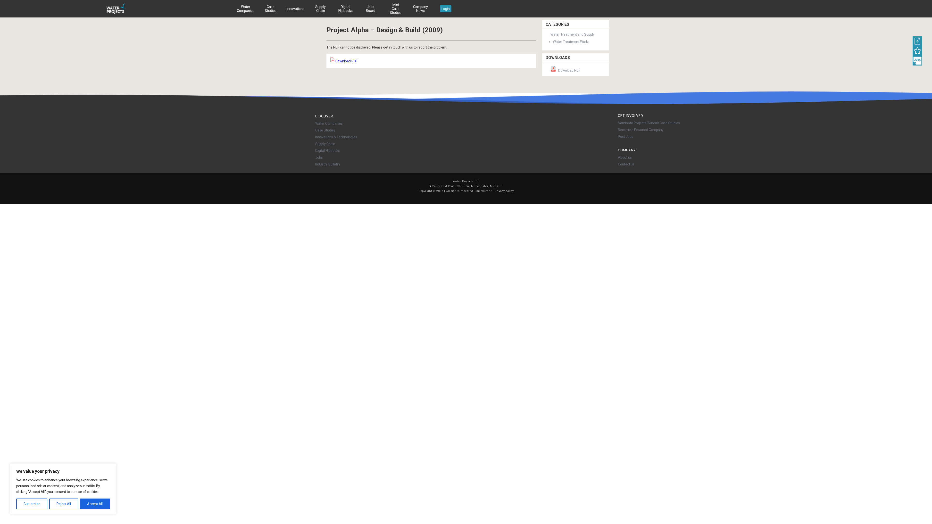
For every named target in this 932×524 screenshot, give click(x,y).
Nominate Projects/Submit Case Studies (649, 123)
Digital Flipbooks (345, 9)
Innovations (295, 9)
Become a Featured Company (641, 130)
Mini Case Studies (395, 9)
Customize (32, 504)
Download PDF (346, 61)
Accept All (95, 504)
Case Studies (270, 9)
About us (625, 157)
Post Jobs (625, 137)
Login (445, 9)
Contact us (626, 164)
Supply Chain (320, 9)
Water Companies (245, 9)
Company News (420, 9)
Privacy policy (504, 191)
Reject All (64, 504)
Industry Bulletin (327, 164)
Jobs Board (370, 9)
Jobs (319, 157)
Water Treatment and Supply (572, 34)
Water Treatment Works (571, 42)
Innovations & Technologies (336, 137)
